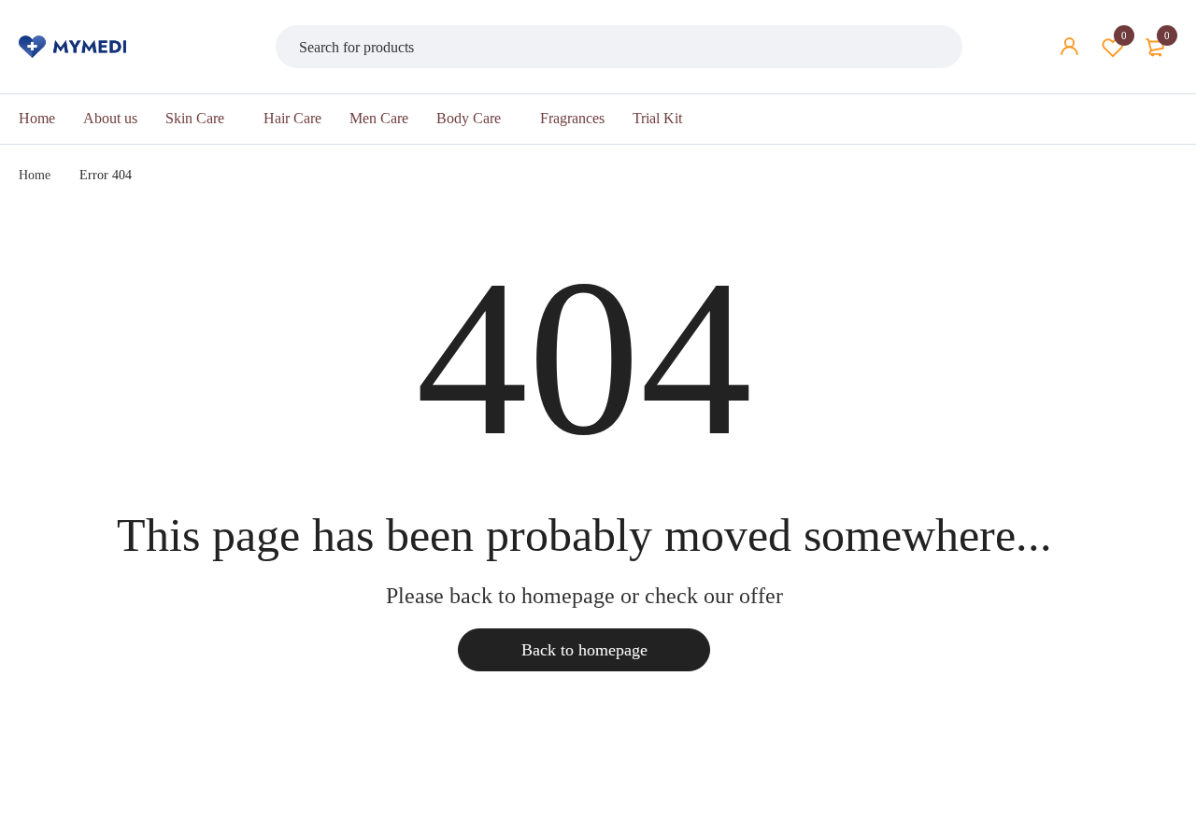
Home (34, 175)
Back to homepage (584, 650)
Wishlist (1124, 35)
